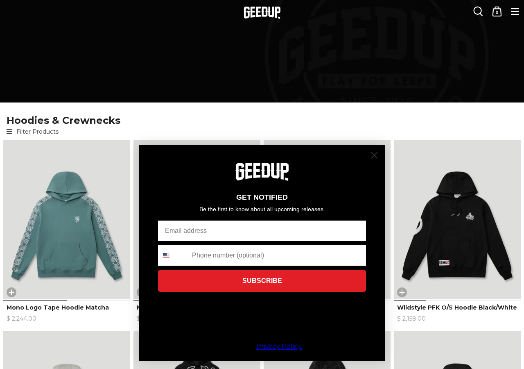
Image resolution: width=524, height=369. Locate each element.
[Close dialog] (374, 155)
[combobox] (173, 255)
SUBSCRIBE (262, 280)
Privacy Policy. (279, 347)
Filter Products (37, 131)
